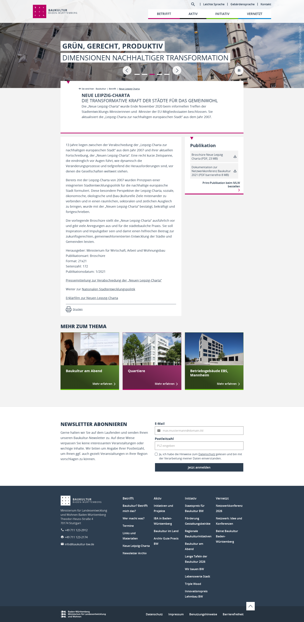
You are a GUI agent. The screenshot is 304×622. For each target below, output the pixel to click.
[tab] (152, 44)
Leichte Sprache (213, 4)
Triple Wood (193, 584)
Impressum (176, 614)
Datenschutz (206, 454)
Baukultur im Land (166, 531)
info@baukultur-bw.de (79, 544)
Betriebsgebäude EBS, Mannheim (209, 373)
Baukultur (101, 88)
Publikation (203, 145)
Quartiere (136, 371)
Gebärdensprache (242, 4)
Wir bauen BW (194, 569)
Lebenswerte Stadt (197, 576)
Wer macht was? (133, 518)
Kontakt (266, 4)
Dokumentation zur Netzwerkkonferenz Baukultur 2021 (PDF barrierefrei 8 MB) (211, 171)
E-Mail (160, 423)
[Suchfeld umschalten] (193, 4)
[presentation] (127, 70)
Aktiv (158, 498)
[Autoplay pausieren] (239, 70)
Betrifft (112, 88)
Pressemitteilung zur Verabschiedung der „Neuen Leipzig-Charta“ (114, 280)
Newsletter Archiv (135, 553)
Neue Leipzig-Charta (136, 546)
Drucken (78, 309)
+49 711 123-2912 (76, 530)
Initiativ (191, 498)
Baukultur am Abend (84, 371)
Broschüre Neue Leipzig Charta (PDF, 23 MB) (207, 156)
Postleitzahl (164, 439)
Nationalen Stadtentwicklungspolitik (108, 289)
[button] (137, 72)
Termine (128, 526)
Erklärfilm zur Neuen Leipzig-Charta (92, 298)
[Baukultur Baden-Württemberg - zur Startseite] (39, 11)
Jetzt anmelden (199, 467)
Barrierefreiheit (233, 614)
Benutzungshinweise (203, 614)
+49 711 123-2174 (76, 537)
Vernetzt (222, 498)
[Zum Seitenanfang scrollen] (250, 606)
